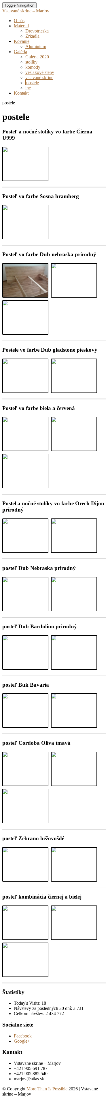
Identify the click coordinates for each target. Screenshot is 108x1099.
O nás (19, 20)
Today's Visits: (27, 1003)
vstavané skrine (39, 77)
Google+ (22, 1041)
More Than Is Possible (46, 1088)
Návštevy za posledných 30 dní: (43, 1008)
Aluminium (35, 46)
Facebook (23, 1035)
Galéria (20, 51)
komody (32, 67)
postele (32, 82)
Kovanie (21, 41)
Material (21, 25)
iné (28, 87)
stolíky (31, 62)
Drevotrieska (37, 30)
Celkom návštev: (30, 1013)
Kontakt (21, 93)
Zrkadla (32, 36)
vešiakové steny (39, 72)
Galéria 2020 (37, 56)
